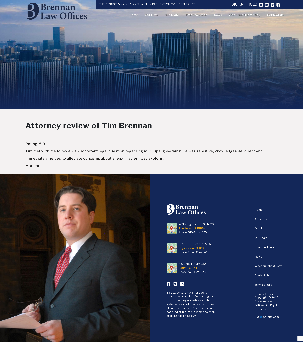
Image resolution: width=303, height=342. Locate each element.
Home (133, 15)
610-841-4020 (244, 4)
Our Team (172, 15)
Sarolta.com (270, 316)
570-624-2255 (197, 272)
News (218, 15)
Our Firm (151, 15)
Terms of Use (263, 284)
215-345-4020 (197, 252)
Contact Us (275, 15)
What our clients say (244, 15)
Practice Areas (196, 15)
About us (261, 219)
